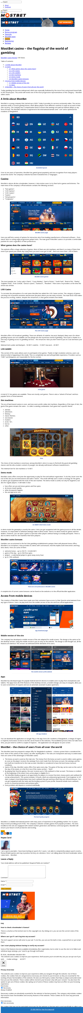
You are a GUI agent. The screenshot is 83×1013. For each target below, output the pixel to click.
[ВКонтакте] (2, 833)
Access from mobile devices (15, 81)
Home (7, 30)
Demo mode (14, 77)
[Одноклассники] (5, 833)
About (7, 5)
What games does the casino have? (22, 69)
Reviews (8, 43)
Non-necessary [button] (6, 1001)
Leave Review (12, 58)
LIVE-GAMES (14, 73)
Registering (9, 41)
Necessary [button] (4, 986)
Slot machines (15, 75)
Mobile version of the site (19, 83)
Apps (12, 85)
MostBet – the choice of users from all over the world (24, 87)
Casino (7, 39)
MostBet (4, 58)
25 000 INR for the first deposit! (42, 1009)
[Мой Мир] (10, 833)
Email (3, 885)
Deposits (8, 34)
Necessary (7, 988)
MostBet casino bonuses (19, 79)
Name (3, 881)
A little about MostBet (13, 65)
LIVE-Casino (14, 71)
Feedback (8, 7)
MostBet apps (10, 37)
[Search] (1, 2)
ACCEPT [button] (23, 959)
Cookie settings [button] (12, 959)
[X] (7, 833)
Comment (4, 878)
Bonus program (11, 32)
